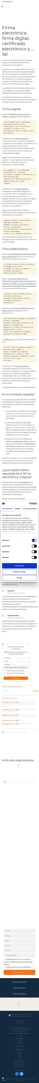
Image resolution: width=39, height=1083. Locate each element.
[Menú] (24, 6)
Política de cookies (19, 1064)
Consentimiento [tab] (7, 508)
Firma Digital (19, 1038)
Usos (19, 1040)
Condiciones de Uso (19, 1066)
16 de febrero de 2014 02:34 (16, 618)
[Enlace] (5, 6)
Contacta (19, 1053)
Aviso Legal (20, 1060)
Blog (19, 1055)
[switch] (34, 546)
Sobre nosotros (19, 1046)
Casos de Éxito (19, 1042)
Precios (19, 1044)
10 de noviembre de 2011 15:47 (16, 593)
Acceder (19, 1057)
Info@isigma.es (19, 1022)
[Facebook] (17, 1074)
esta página (24, 482)
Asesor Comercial (19, 1049)
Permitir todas (19, 566)
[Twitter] (21, 1074)
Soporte (19, 1051)
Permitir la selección (19, 572)
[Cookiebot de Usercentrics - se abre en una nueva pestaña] (29, 503)
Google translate (21, 139)
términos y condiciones (18, 670)
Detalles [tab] (17, 508)
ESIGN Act (8, 339)
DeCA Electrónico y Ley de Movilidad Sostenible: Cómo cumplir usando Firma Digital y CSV (19, 704)
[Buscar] (36, 2)
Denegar (19, 578)
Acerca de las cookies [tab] (30, 508)
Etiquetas (22, 720)
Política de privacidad (19, 1062)
